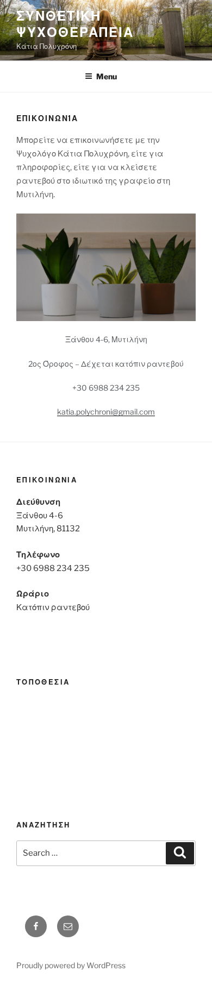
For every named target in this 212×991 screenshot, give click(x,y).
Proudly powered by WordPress (71, 965)
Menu (106, 76)
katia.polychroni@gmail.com (106, 411)
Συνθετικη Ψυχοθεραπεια (75, 24)
